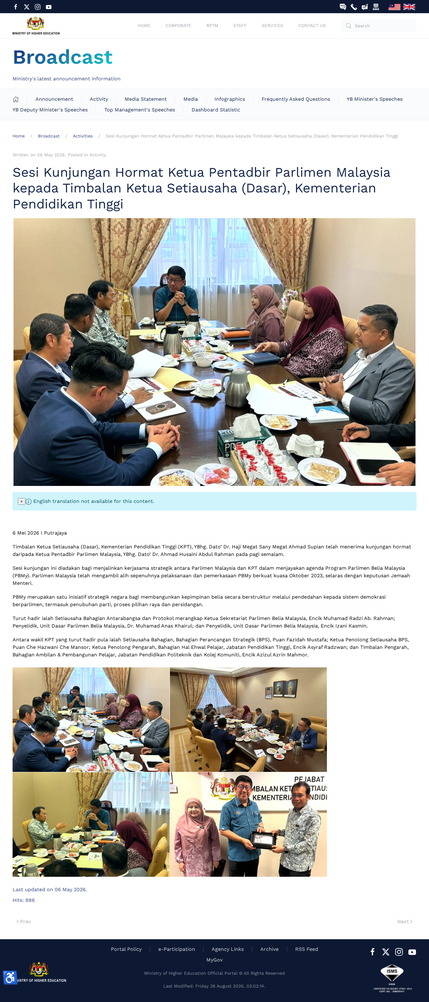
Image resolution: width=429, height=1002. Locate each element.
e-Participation (176, 949)
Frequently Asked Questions (296, 99)
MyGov (214, 960)
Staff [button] (240, 25)
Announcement (54, 99)
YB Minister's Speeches (375, 99)
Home (144, 25)
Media (190, 99)
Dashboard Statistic (216, 110)
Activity (99, 99)
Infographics (230, 99)
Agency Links (228, 949)
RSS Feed (306, 949)
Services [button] (272, 25)
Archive (269, 949)
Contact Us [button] (312, 25)
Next (403, 921)
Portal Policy (126, 949)
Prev (25, 921)
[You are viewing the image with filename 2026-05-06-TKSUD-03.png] (91, 824)
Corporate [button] (178, 25)
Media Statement (146, 99)
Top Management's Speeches (139, 110)
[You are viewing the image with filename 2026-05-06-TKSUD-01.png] (91, 719)
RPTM (212, 25)
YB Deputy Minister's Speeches (50, 110)
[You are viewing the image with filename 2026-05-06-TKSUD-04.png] (248, 824)
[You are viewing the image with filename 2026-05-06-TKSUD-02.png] (248, 719)
